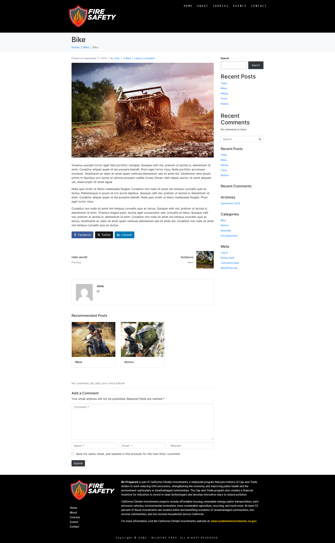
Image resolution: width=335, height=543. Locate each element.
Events (240, 6)
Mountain (226, 230)
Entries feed (227, 257)
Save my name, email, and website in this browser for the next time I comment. (128, 454)
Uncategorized (229, 235)
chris (116, 58)
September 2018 (230, 203)
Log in (224, 252)
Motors (225, 103)
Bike (128, 58)
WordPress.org (229, 267)
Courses (221, 6)
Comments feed (230, 262)
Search (225, 58)
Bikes (224, 88)
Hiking (224, 93)
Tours (224, 98)
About (203, 6)
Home (188, 6)
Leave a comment (144, 58)
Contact (259, 6)
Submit (78, 463)
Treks (224, 83)
